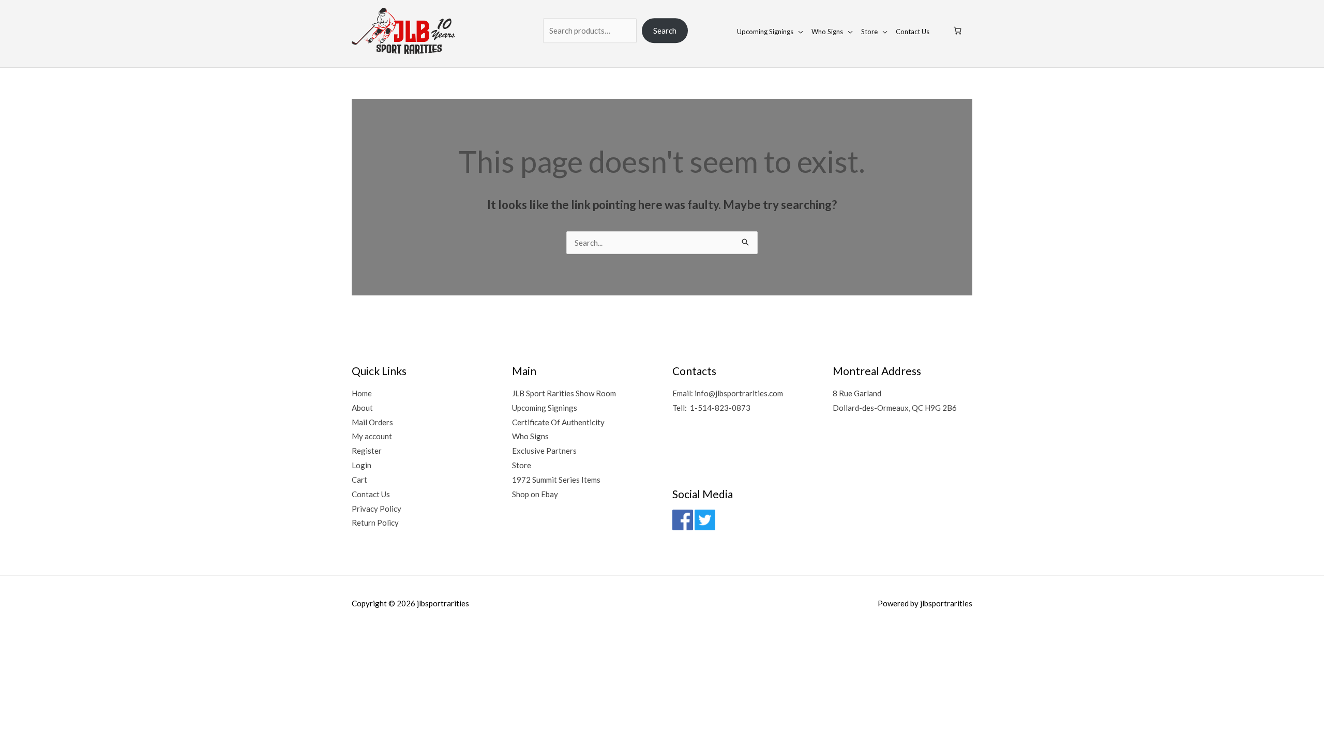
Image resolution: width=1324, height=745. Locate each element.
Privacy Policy (376, 508)
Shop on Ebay (535, 494)
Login (361, 465)
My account (372, 436)
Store (869, 31)
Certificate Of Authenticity (558, 422)
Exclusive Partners (544, 450)
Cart (359, 479)
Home (362, 393)
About (362, 407)
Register (367, 450)
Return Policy (375, 522)
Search (664, 30)
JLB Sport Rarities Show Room (564, 393)
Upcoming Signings (765, 31)
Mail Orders (372, 422)
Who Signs (827, 31)
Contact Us (912, 31)
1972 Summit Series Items (556, 479)
